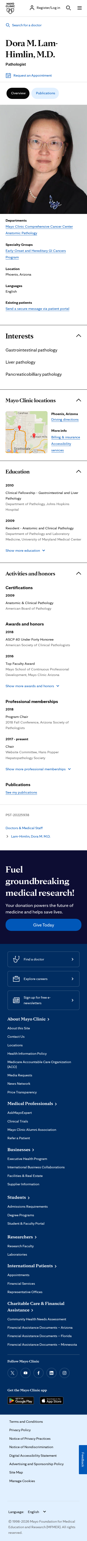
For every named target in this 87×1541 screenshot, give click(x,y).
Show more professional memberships (36, 769)
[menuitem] (18, 93)
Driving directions (65, 419)
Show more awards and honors (30, 686)
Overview (18, 93)
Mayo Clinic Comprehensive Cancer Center (39, 226)
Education (18, 471)
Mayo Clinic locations (31, 400)
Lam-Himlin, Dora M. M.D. (30, 836)
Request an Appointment (32, 75)
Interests (19, 336)
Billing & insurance (65, 437)
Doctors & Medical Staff (24, 828)
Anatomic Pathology (21, 233)
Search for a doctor (27, 25)
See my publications (21, 792)
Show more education (23, 550)
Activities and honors (30, 573)
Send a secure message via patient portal (37, 308)
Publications (45, 93)
